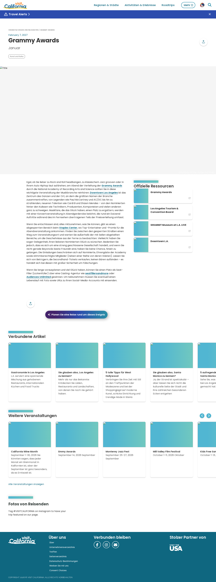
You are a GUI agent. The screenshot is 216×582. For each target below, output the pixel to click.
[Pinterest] (199, 510)
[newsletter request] (115, 544)
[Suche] (209, 5)
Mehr (187, 5)
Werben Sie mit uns (58, 565)
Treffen (53, 551)
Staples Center (68, 227)
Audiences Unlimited (38, 277)
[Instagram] (195, 510)
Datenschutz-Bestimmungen (63, 561)
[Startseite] (15, 5)
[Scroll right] (208, 415)
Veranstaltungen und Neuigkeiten (23, 30)
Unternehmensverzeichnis (62, 547)
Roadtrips (168, 5)
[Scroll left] (202, 415)
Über (51, 542)
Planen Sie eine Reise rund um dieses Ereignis (78, 314)
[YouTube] (203, 510)
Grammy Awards (112, 185)
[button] (203, 42)
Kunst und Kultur (17, 56)
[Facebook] (97, 544)
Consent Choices (58, 570)
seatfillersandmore (96, 273)
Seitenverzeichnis (58, 556)
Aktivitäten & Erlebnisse (140, 5)
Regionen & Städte (106, 5)
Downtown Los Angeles (104, 192)
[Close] (212, 14)
